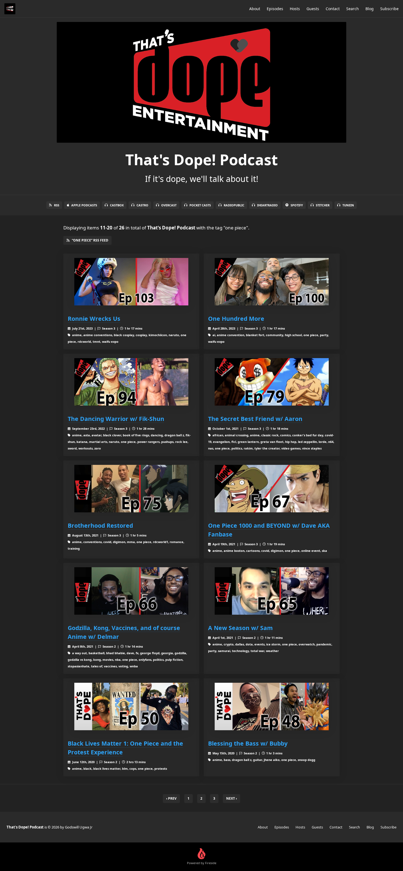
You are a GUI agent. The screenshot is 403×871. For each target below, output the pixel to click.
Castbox (117, 205)
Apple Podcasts (84, 205)
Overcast (169, 205)
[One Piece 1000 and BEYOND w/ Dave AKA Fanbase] (272, 488)
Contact (333, 8)
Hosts (295, 8)
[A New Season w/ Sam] (272, 591)
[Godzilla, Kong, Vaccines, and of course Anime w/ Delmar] (131, 591)
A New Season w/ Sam (240, 628)
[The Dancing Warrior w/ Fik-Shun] (131, 382)
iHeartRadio (267, 205)
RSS (56, 205)
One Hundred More (236, 318)
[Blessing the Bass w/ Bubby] (272, 706)
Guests (312, 8)
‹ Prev (171, 798)
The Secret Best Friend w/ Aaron (255, 419)
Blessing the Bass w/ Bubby (248, 743)
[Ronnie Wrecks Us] (131, 281)
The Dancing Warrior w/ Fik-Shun (116, 419)
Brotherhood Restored (100, 525)
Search (352, 8)
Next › (231, 798)
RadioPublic (234, 205)
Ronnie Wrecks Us (94, 318)
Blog (369, 8)
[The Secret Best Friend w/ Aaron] (272, 382)
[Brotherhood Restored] (131, 488)
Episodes (275, 8)
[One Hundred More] (272, 281)
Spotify (297, 205)
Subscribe (389, 8)
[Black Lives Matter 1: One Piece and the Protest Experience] (131, 706)
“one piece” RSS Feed (90, 240)
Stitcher (323, 205)
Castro (142, 205)
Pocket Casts (200, 205)
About (254, 8)
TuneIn (348, 205)
